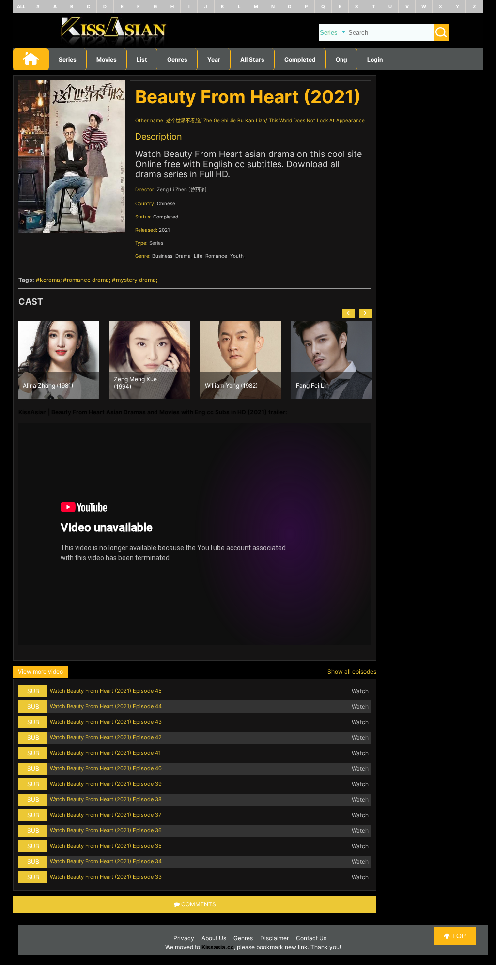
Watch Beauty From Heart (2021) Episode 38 (106, 799)
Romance (216, 256)
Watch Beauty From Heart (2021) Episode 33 (106, 876)
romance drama (88, 279)
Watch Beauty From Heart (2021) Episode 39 (106, 783)
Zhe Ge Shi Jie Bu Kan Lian (234, 120)
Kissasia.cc (218, 946)
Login (375, 59)
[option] (58, 360)
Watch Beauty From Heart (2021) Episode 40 (106, 768)
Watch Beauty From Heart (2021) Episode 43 (106, 721)
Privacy (183, 938)
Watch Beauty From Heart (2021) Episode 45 (106, 690)
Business (162, 256)
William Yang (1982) (140, 385)
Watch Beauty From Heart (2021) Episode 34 (106, 861)
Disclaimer (274, 938)
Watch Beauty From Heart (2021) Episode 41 (105, 752)
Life (198, 256)
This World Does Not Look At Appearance (317, 120)
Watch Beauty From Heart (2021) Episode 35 (106, 845)
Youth (237, 256)
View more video (40, 671)
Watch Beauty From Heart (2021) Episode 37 (105, 814)
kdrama (50, 279)
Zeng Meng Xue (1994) (44, 382)
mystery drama (136, 279)
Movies (106, 59)
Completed (300, 59)
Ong (341, 59)
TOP (458, 936)
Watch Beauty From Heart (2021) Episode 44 (106, 706)
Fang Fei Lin (221, 385)
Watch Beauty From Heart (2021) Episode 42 (106, 737)
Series (68, 59)
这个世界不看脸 (183, 120)
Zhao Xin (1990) (317, 385)
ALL (21, 6)
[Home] (248, 46)
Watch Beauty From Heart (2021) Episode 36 (106, 830)
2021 (164, 230)
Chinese (166, 203)
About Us (214, 938)
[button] (348, 313)
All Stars (252, 59)
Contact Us (311, 938)
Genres (243, 938)
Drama (183, 256)
